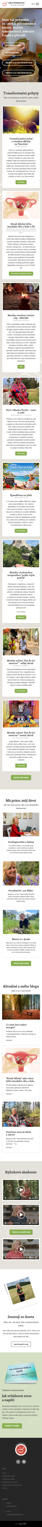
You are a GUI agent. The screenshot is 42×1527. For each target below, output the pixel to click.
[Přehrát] (6, 1198)
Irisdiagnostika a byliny (21, 841)
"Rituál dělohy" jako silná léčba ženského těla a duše (20, 1079)
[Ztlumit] (30, 1198)
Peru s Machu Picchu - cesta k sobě (21, 411)
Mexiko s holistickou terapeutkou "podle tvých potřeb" (21, 575)
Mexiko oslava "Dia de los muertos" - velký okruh (21, 662)
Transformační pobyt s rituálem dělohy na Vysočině (21, 141)
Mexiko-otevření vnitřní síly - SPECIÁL (21, 316)
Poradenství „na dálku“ (21, 890)
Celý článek (9, 1040)
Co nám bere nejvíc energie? (16, 1026)
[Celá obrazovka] (36, 1198)
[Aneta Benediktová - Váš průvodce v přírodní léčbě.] (13, 4)
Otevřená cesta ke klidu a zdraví (18, 1133)
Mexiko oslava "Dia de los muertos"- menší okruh (21, 734)
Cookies (4, 1488)
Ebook (4, 1473)
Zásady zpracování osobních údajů (12, 1485)
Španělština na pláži (21, 495)
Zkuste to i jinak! (21, 939)
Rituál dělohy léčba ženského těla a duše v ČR (21, 225)
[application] (21, 1190)
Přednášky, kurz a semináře (10, 1482)
